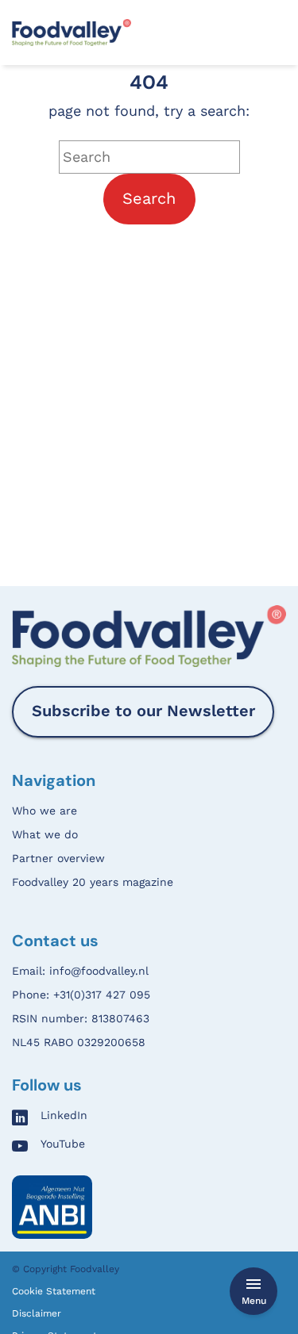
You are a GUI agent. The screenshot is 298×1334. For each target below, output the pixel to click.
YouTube (63, 1144)
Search (149, 198)
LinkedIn (64, 1115)
